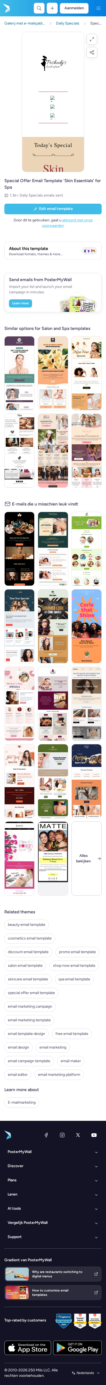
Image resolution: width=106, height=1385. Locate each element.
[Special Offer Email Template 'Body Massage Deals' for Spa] (53, 549)
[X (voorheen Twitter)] (78, 1135)
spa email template (74, 979)
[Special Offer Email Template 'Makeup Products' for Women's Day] (19, 858)
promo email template (77, 952)
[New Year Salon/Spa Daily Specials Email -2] (86, 781)
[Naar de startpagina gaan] (6, 8)
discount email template (28, 952)
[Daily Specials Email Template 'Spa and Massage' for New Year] (19, 549)
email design (18, 1047)
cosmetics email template (30, 938)
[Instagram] (62, 1135)
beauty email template (26, 924)
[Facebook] (46, 1135)
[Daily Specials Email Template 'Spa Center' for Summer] (53, 781)
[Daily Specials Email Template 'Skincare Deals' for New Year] (19, 781)
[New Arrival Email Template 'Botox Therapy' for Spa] (53, 858)
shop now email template (74, 965)
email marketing (52, 1047)
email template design (26, 1033)
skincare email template (28, 979)
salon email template (25, 965)
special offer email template (31, 992)
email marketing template (29, 1020)
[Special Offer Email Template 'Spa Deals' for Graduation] (53, 451)
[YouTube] (94, 1135)
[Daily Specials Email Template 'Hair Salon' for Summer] (53, 626)
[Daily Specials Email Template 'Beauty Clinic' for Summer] (19, 373)
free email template (71, 1033)
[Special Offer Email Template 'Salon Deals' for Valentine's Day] (19, 451)
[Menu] (98, 8)
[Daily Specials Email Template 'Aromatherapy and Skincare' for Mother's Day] (86, 549)
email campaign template (29, 1061)
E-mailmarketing (22, 1102)
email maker (71, 1061)
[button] (91, 39)
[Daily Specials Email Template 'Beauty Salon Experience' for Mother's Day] (19, 704)
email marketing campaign (30, 1006)
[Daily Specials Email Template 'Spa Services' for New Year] (86, 373)
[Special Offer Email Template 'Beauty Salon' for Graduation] (86, 451)
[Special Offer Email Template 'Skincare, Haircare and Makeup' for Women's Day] (86, 704)
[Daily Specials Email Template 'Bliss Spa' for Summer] (53, 704)
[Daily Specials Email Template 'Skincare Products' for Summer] (53, 373)
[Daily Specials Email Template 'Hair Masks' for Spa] (86, 626)
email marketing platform (59, 1074)
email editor (18, 1074)
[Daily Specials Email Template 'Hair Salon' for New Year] (19, 626)
